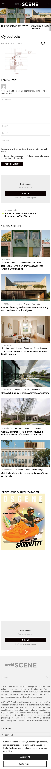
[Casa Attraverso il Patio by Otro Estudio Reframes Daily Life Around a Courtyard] (25, 411)
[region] (25, 753)
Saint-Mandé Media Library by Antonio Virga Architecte (24, 474)
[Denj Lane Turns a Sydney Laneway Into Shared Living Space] (15, 15)
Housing (14, 262)
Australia (5, 262)
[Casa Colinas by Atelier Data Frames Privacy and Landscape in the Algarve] (25, 287)
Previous (1, 19)
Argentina (18, 428)
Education (19, 470)
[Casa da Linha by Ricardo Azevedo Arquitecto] (25, 373)
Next (49, 19)
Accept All (25, 757)
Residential (37, 262)
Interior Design (25, 262)
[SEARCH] (49, 4)
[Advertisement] (25, 587)
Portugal (27, 304)
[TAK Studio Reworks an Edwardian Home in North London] (25, 329)
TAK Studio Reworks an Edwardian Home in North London (24, 353)
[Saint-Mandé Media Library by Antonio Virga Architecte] (25, 453)
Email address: (25, 184)
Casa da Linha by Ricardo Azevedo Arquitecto (25, 392)
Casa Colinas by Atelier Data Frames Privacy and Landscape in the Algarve (24, 309)
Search (47, 678)
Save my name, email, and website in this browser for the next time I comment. (24, 150)
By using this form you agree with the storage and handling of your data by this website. (27, 157)
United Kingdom (40, 348)
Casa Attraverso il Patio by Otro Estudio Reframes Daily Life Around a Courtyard (22, 433)
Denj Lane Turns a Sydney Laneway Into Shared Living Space (15, 26)
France (27, 470)
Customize (24, 764)
